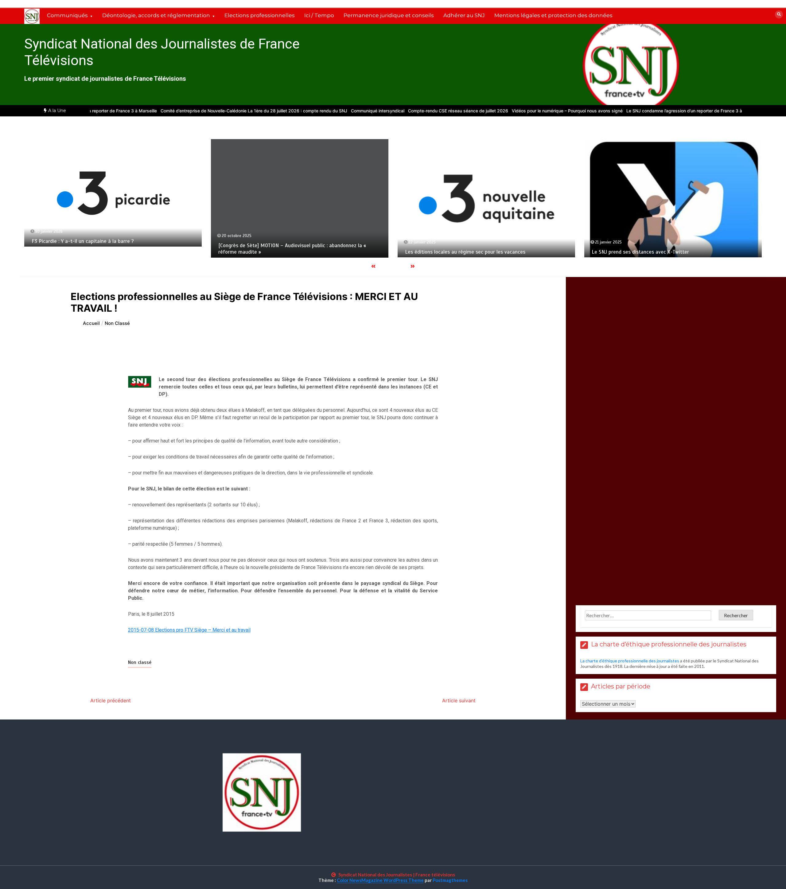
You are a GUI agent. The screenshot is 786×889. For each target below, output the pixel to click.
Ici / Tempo (319, 15)
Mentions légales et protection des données (553, 15)
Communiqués (67, 15)
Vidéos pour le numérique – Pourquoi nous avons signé (548, 110)
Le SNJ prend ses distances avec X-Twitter (640, 252)
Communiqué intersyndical (359, 110)
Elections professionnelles (259, 15)
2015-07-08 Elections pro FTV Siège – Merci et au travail (189, 630)
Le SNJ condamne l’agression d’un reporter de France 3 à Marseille (675, 110)
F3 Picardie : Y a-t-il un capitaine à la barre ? (83, 241)
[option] (235, 110)
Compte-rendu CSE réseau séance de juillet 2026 (440, 110)
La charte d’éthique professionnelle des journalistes (629, 660)
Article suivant (459, 700)
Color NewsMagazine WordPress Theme (380, 880)
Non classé (139, 662)
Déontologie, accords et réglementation (156, 15)
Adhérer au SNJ (464, 15)
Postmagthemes (450, 880)
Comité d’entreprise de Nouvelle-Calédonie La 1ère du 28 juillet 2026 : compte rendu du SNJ (235, 110)
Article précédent (110, 700)
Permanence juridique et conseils (389, 15)
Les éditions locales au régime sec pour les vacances (465, 252)
